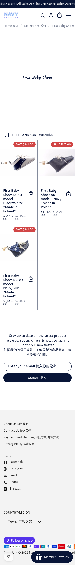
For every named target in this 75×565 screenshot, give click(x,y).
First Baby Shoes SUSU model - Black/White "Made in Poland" (18, 182)
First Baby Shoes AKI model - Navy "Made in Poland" (56, 182)
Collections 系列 (35, 26)
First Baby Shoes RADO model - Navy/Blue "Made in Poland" (18, 267)
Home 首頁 (11, 26)
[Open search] (43, 15)
